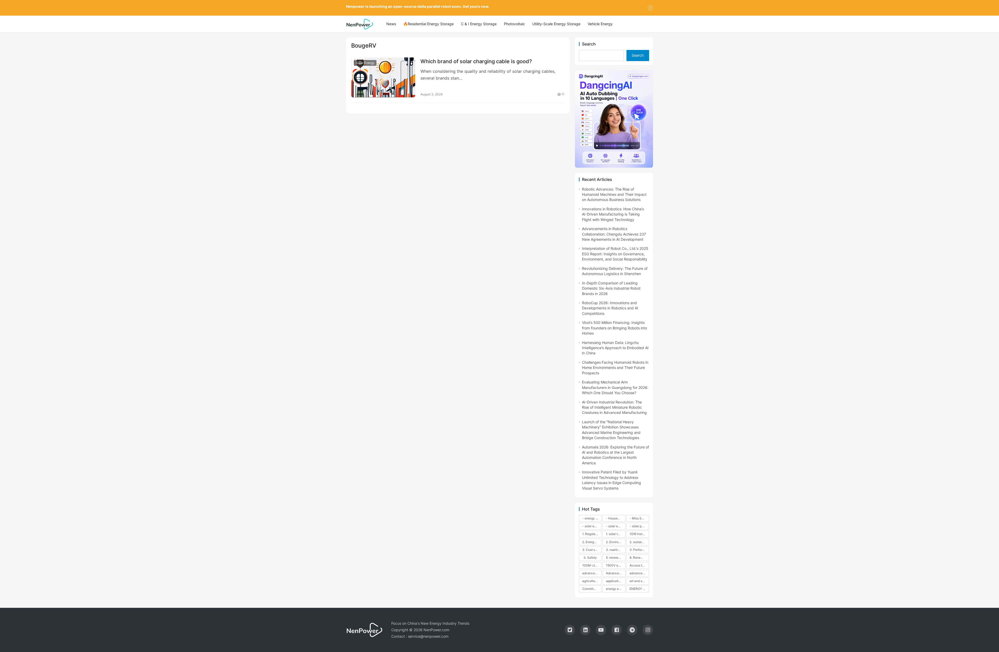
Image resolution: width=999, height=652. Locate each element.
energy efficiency (615, 589)
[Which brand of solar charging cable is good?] (383, 77)
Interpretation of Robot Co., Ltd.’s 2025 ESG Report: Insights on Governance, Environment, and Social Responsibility (615, 253)
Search (589, 44)
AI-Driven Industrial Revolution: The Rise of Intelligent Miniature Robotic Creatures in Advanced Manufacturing (614, 407)
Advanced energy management (615, 573)
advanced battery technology (591, 573)
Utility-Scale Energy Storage (556, 24)
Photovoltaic (514, 24)
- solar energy (591, 526)
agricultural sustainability (591, 581)
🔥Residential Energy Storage (428, 24)
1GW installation (639, 534)
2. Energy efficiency (591, 542)
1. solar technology (615, 534)
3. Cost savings (591, 550)
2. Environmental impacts (615, 542)
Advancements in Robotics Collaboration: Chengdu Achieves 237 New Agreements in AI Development (614, 234)
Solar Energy (365, 63)
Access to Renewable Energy (639, 565)
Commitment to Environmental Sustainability (591, 589)
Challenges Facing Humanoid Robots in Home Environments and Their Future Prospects (615, 367)
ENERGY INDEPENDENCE (639, 589)
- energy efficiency (591, 518)
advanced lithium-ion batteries (639, 573)
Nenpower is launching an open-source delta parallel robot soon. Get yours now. (417, 6)
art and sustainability (639, 581)
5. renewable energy (615, 557)
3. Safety (590, 557)
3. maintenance (615, 550)
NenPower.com (436, 630)
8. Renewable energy (639, 557)
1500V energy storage (615, 565)
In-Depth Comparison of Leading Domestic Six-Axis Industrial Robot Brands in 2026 (611, 288)
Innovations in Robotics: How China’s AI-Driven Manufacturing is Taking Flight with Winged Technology (613, 214)
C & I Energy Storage (479, 24)
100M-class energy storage (591, 565)
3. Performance (639, 550)
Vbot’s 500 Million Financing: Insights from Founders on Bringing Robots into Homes (614, 327)
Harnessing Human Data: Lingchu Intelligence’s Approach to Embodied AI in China (615, 347)
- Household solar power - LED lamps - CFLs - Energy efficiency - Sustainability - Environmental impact (615, 518)
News (391, 24)
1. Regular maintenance (591, 534)
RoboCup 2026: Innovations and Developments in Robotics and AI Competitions (610, 308)
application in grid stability (615, 581)
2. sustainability (639, 542)
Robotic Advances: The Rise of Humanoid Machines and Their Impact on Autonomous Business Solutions (614, 194)
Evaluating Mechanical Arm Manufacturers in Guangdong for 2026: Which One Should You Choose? (615, 387)
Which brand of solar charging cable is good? (476, 61)
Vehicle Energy (600, 24)
